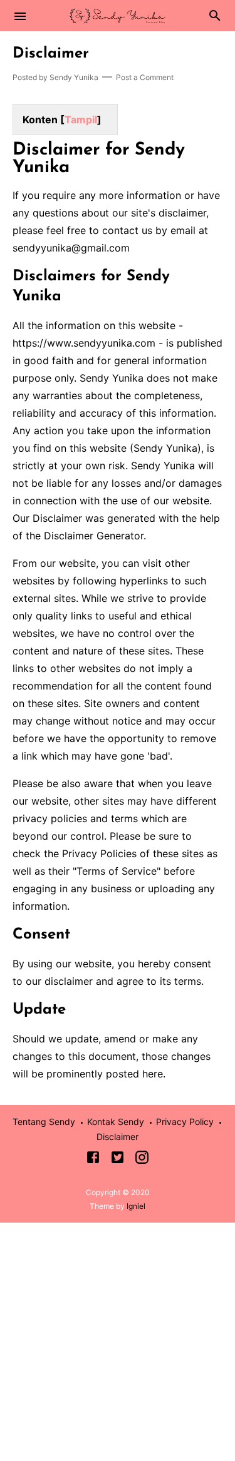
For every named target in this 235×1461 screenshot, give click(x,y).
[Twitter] (117, 1159)
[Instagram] (142, 1159)
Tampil (81, 119)
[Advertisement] (117, 1340)
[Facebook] (93, 1159)
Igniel (136, 1206)
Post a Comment (145, 77)
